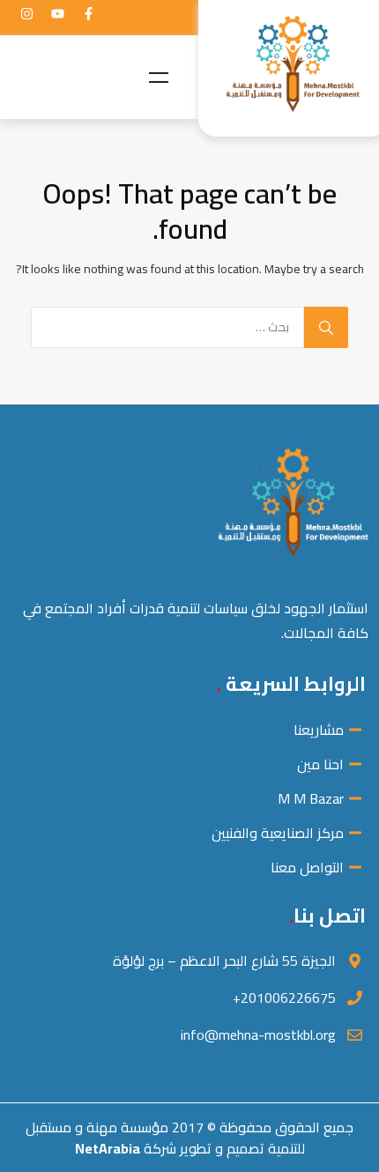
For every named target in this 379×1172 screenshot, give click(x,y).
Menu (159, 78)
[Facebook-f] (88, 13)
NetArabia (107, 1148)
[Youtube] (57, 13)
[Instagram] (26, 13)
